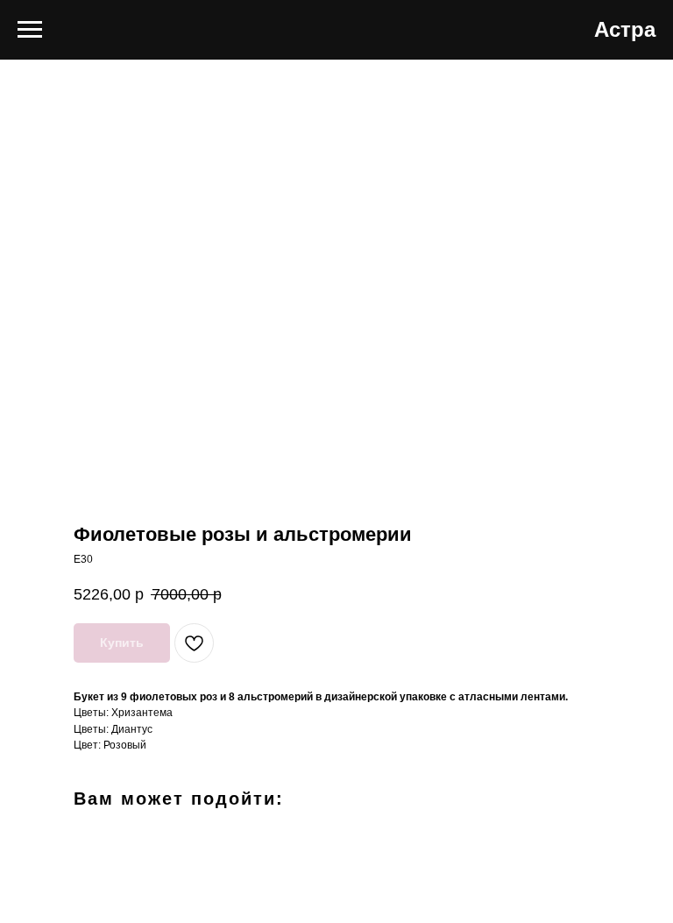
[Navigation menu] (30, 30)
